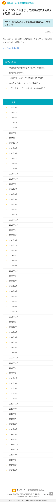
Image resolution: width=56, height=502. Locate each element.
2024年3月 (13, 204)
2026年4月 (13, 128)
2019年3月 (13, 435)
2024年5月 (13, 199)
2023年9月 (13, 235)
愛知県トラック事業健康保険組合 (18, 3)
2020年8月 (13, 373)
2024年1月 (13, 215)
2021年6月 (13, 332)
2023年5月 (13, 256)
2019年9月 (13, 409)
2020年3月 (13, 399)
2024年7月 (13, 189)
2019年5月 (13, 429)
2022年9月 (13, 276)
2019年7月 (13, 419)
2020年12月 (13, 358)
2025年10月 (13, 143)
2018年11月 (13, 450)
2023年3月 (13, 261)
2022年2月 (13, 307)
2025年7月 (13, 159)
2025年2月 (13, 169)
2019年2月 (13, 440)
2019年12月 (13, 404)
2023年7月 (13, 245)
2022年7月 (13, 281)
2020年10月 (13, 368)
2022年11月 (13, 271)
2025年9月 (13, 148)
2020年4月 (13, 394)
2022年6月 (13, 286)
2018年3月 (13, 470)
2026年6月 (13, 118)
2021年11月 (13, 317)
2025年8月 (13, 153)
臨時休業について (16, 73)
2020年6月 (13, 383)
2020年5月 (13, 388)
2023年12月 (13, 220)
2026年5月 (13, 123)
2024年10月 (13, 179)
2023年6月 (13, 251)
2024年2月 (13, 210)
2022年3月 (13, 302)
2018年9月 (13, 455)
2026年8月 (13, 107)
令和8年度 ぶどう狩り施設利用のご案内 (26, 78)
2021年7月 (13, 327)
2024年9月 (13, 184)
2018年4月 (13, 465)
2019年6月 (13, 424)
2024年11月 (13, 174)
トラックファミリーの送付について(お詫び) (27, 88)
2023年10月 (13, 230)
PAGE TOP (51, 493)
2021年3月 (13, 348)
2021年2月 (13, 353)
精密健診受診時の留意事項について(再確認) (27, 68)
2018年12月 (13, 445)
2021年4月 (13, 342)
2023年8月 (13, 240)
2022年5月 (13, 291)
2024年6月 (13, 194)
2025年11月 (13, 138)
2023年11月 (13, 225)
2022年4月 (13, 297)
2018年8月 (13, 460)
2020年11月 (13, 363)
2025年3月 (13, 164)
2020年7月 (13, 378)
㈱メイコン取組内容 (11, 48)
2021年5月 (13, 337)
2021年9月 (13, 322)
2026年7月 (13, 113)
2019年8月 (13, 414)
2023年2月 (13, 266)
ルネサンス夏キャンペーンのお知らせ (24, 83)
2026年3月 (13, 133)
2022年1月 (13, 312)
